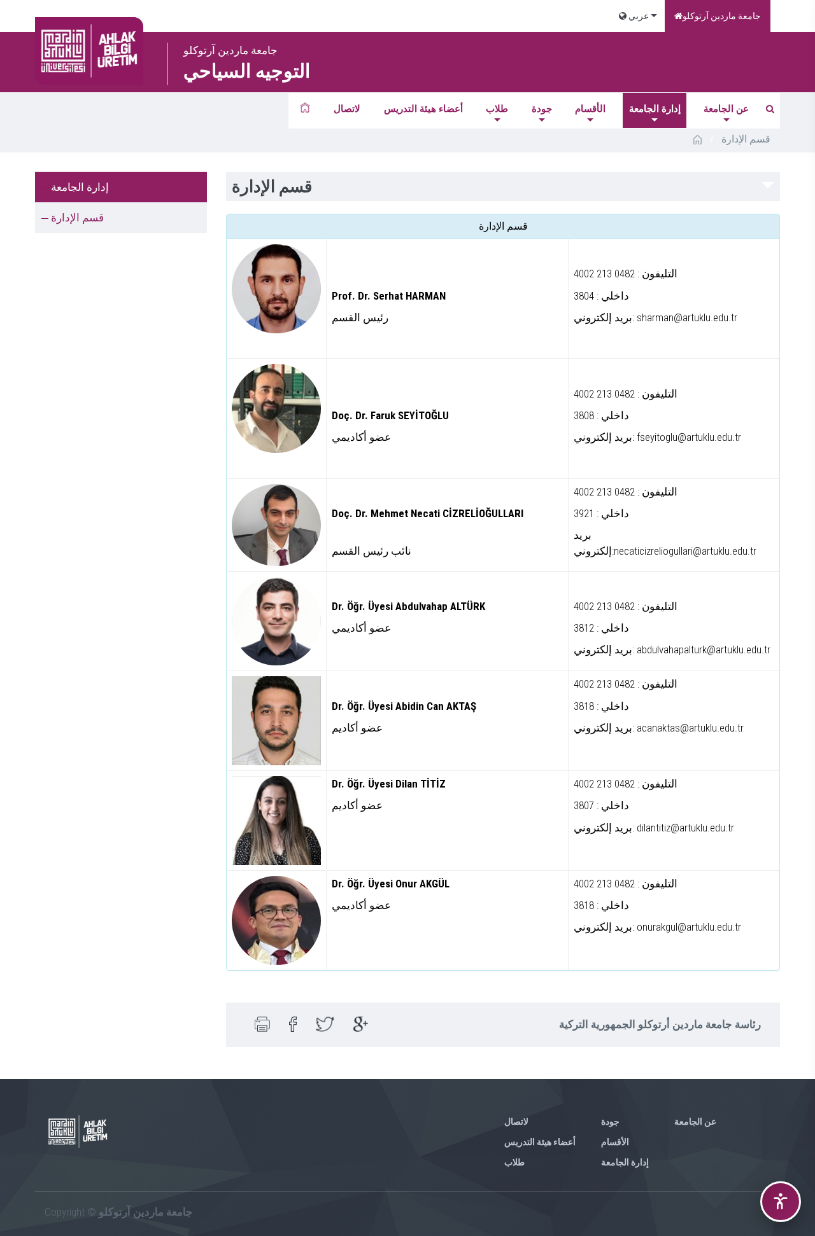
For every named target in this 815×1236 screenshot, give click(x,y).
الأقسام (590, 109)
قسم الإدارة (77, 217)
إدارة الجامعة (655, 109)
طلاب (497, 109)
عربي (638, 16)
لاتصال (347, 109)
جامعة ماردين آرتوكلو (722, 16)
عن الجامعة (726, 109)
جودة (542, 109)
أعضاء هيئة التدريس (423, 109)
